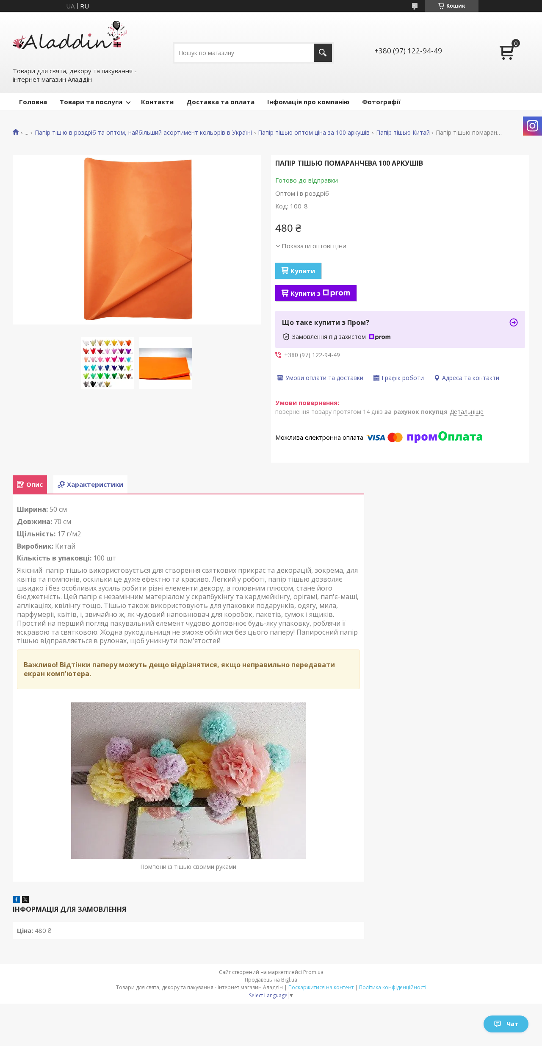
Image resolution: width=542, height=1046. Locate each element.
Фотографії (381, 101)
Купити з (305, 293)
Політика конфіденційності (392, 987)
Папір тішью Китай (403, 132)
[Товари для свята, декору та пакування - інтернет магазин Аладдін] (70, 38)
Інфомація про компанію (308, 101)
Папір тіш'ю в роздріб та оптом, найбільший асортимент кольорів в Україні (143, 132)
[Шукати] (323, 53)
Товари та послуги (91, 101)
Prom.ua (313, 972)
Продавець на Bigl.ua (271, 979)
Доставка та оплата (220, 101)
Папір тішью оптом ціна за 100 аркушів (314, 132)
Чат (512, 1024)
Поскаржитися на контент (321, 987)
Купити (302, 270)
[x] (25, 900)
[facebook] (16, 900)
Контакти (157, 101)
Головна (33, 101)
